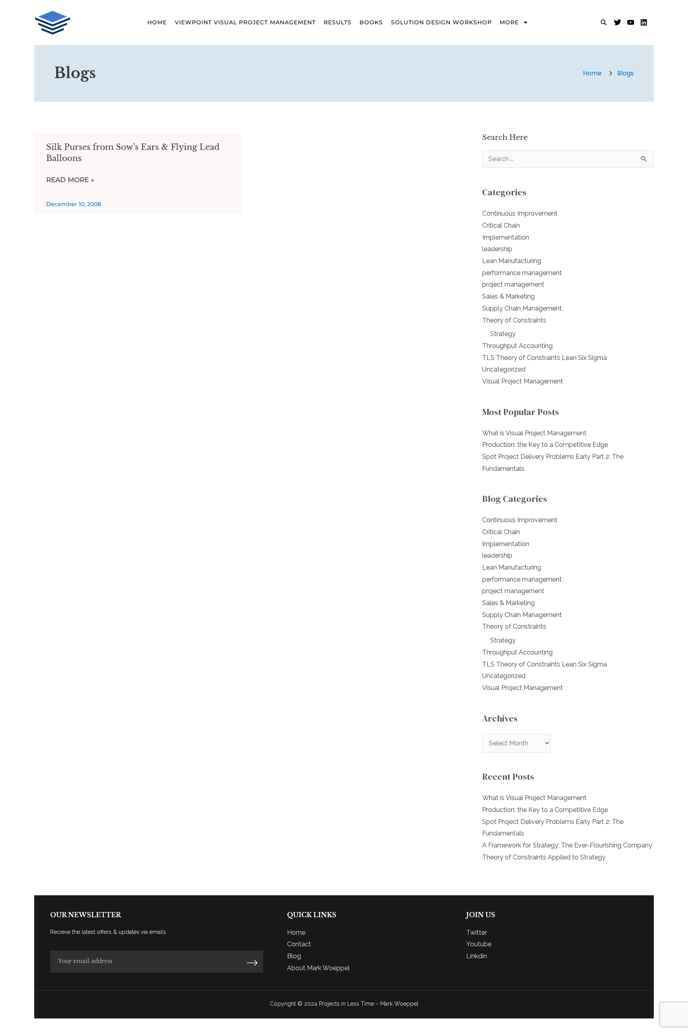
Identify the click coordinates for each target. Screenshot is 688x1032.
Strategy (503, 334)
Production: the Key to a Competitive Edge (545, 444)
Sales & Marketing (508, 296)
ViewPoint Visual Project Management (245, 22)
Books (371, 22)
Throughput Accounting (517, 346)
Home (157, 22)
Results (338, 22)
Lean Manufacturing (511, 261)
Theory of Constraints (514, 320)
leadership (497, 249)
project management (513, 284)
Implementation (505, 237)
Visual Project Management (522, 381)
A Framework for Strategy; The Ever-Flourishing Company (567, 845)
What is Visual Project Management (534, 433)
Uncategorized (504, 369)
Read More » (70, 180)
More (509, 22)
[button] (603, 22)
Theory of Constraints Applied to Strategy (544, 857)
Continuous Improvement (519, 213)
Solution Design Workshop (441, 22)
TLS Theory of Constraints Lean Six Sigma (544, 358)
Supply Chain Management (522, 308)
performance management (522, 273)
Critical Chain (501, 225)
